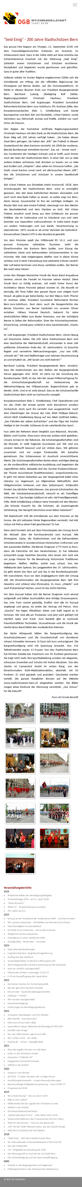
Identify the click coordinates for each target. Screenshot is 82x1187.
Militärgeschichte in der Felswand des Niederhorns (33, 1169)
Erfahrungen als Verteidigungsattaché (26, 1007)
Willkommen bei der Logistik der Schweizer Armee (33, 1103)
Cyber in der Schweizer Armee (23, 1053)
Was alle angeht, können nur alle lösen (27, 1049)
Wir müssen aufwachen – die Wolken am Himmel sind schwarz (39, 922)
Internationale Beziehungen (21, 949)
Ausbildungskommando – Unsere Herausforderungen (34, 1080)
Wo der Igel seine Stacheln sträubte (25, 988)
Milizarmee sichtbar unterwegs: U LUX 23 (28, 972)
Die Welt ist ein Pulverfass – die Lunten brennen (31, 930)
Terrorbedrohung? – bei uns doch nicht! (28, 1096)
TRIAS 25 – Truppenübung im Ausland (27, 907)
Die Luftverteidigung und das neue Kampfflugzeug (32, 1157)
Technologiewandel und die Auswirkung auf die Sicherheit (37, 965)
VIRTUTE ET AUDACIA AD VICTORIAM (26, 1130)
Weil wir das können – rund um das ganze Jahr (31, 1123)
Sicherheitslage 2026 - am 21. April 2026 (28, 899)
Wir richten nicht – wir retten (22, 1038)
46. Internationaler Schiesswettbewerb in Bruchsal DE (34, 1142)
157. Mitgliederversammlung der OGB (27, 1150)
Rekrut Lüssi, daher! (17, 1100)
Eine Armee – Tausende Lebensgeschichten (29, 992)
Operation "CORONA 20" (20, 1057)
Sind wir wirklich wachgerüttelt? (24, 968)
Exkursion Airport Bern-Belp (22, 1022)
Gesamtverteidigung (18, 1003)
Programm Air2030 (17, 1088)
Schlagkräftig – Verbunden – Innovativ (27, 942)
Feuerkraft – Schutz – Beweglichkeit (25, 1042)
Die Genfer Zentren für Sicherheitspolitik (28, 984)
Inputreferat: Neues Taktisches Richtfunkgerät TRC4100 (35, 1026)
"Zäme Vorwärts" (16, 903)
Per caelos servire (16, 911)
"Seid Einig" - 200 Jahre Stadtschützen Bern (29, 1138)
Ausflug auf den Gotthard (20, 957)
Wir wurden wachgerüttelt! (21, 999)
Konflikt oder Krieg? (18, 1030)
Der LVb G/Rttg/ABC (17, 1146)
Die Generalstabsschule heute (22, 1111)
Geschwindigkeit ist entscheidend (24, 926)
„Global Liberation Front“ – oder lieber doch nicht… (33, 1115)
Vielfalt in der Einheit (18, 1065)
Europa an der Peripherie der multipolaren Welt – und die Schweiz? (42, 918)
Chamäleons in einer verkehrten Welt (26, 938)
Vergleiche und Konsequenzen (23, 934)
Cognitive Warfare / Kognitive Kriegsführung (30, 953)
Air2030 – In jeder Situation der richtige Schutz (31, 1076)
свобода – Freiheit (17, 995)
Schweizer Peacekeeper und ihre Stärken (28, 1015)
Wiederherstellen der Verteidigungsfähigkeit (30, 895)
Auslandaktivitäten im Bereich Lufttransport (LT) (31, 961)
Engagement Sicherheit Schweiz (23, 1061)
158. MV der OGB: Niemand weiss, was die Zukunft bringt (36, 1127)
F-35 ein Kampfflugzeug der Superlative (27, 976)
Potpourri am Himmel (18, 1073)
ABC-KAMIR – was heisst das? (22, 1019)
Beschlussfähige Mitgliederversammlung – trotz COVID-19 (36, 1084)
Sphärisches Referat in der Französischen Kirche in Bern (36, 1119)
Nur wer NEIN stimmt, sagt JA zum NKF (27, 1034)
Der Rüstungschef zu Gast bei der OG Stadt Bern (32, 1154)
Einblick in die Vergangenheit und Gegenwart (30, 1165)
